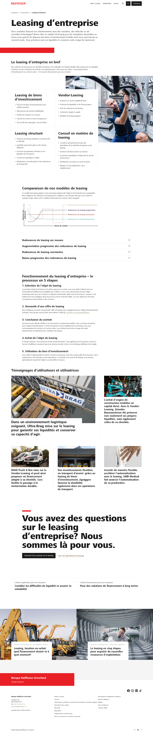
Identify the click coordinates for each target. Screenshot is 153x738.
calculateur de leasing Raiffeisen (77, 313)
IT (141, 730)
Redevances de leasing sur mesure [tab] (42, 240)
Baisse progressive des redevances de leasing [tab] (49, 258)
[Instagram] (132, 690)
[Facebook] (128, 690)
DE (134, 730)
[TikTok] (140, 690)
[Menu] (128, 3)
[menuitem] (95, 3)
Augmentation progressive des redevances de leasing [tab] (54, 246)
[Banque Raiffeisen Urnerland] (18, 3)
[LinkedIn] (136, 690)
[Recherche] (123, 3)
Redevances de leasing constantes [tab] (42, 252)
